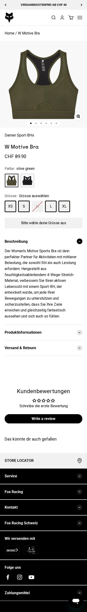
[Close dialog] (82, 287)
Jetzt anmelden (30, 333)
